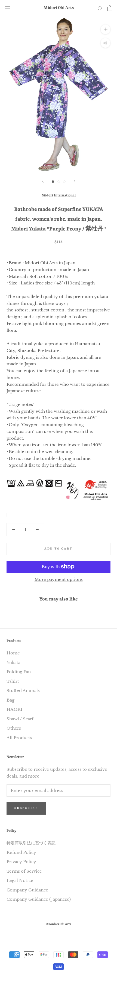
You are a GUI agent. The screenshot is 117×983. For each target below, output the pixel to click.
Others (14, 728)
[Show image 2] (58, 181)
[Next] (74, 181)
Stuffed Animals (23, 690)
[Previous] (43, 181)
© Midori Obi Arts (58, 924)
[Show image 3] (64, 181)
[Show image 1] (53, 181)
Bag (10, 700)
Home (13, 653)
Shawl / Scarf (20, 718)
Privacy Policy (21, 861)
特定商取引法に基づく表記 (31, 842)
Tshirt (13, 681)
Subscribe (26, 808)
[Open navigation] (7, 8)
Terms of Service (24, 871)
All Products (19, 737)
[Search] (100, 8)
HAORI (14, 709)
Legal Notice (20, 880)
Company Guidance (27, 890)
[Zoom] (105, 29)
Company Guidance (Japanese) (39, 899)
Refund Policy (21, 852)
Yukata (13, 662)
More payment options (59, 579)
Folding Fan (19, 671)
